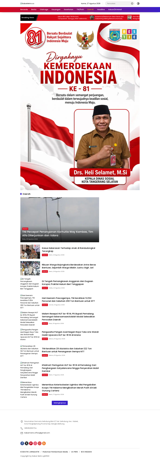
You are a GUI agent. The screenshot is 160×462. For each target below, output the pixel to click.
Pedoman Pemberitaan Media (55, 452)
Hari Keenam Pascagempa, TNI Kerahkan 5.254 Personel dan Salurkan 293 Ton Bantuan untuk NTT (68, 299)
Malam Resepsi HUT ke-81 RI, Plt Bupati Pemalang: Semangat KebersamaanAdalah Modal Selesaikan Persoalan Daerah (68, 316)
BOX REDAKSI (86, 452)
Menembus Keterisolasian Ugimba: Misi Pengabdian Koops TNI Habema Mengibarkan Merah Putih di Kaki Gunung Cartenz (69, 387)
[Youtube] (39, 443)
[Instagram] (35, 443)
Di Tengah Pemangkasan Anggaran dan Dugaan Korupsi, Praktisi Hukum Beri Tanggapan (67, 283)
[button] (132, 3)
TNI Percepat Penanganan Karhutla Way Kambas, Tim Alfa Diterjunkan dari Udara (57, 233)
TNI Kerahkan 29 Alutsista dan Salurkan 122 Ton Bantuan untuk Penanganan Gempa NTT (67, 350)
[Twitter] (26, 443)
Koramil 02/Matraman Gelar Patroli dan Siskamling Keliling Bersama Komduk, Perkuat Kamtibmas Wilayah (95, 18)
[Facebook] (22, 443)
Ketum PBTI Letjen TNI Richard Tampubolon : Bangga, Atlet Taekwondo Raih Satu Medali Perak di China (57, 18)
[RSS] (44, 443)
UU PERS (74, 452)
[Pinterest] (31, 443)
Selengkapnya (60, 403)
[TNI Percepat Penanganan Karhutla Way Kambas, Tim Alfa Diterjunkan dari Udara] (59, 219)
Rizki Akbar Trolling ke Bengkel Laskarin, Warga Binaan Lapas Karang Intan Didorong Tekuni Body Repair (132, 18)
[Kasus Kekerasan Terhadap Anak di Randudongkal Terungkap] (30, 252)
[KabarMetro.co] (27, 3)
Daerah (25, 229)
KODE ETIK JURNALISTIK (29, 452)
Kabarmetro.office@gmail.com (37, 433)
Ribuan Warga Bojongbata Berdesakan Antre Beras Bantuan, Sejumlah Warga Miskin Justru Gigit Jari (69, 266)
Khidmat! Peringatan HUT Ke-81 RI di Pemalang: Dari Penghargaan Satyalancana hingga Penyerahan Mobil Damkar (70, 368)
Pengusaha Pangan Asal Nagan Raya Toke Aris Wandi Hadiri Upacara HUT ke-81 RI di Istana (70, 333)
